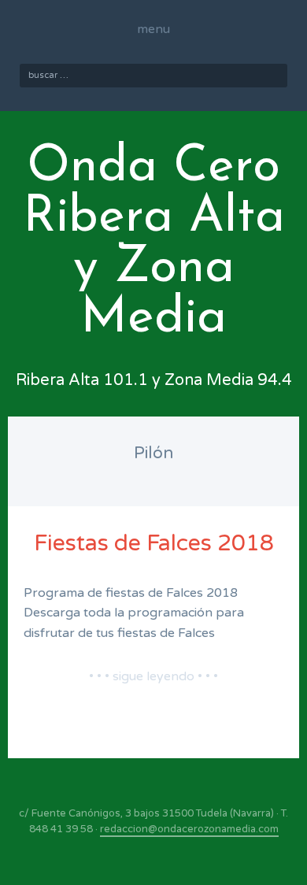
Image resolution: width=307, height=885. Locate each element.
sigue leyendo (153, 676)
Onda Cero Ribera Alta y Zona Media (154, 243)
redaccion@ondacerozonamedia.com (189, 829)
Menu (153, 29)
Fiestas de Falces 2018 (154, 543)
